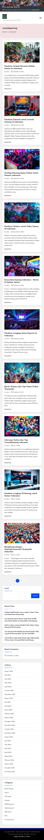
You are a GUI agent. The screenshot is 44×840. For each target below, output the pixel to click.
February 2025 (9, 713)
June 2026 (8, 679)
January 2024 (9, 764)
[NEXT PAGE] (26, 581)
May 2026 (8, 683)
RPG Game (8, 812)
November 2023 (10, 771)
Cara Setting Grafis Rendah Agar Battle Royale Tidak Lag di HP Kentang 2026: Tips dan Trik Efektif (22, 632)
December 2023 (10, 768)
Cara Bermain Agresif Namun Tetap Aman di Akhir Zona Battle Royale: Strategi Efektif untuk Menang (21, 620)
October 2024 (9, 729)
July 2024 (8, 741)
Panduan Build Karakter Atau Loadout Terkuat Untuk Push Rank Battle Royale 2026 (21, 613)
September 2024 (10, 733)
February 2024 (9, 760)
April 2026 (8, 686)
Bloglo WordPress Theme (22, 836)
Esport (7, 792)
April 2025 (8, 706)
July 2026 (8, 675)
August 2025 (9, 698)
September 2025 (10, 694)
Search (7, 588)
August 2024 (9, 737)
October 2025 (9, 690)
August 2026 (9, 671)
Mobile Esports (9, 808)
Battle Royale (9, 788)
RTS (6, 816)
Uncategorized (9, 819)
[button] (26, 581)
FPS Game (8, 796)
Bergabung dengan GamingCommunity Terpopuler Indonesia (18, 549)
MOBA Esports (9, 804)
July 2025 (8, 702)
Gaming (7, 800)
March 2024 (8, 756)
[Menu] (40, 17)
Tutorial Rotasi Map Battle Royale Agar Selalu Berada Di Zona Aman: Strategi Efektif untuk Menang (22, 639)
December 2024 (10, 721)
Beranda (4, 32)
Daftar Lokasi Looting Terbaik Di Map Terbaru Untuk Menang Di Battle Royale (22, 626)
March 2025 (8, 710)
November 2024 (10, 725)
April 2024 (8, 752)
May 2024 (8, 748)
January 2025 (9, 717)
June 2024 (8, 744)
